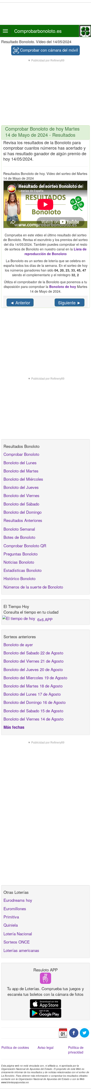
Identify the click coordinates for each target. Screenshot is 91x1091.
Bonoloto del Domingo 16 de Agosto (35, 702)
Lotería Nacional (18, 933)
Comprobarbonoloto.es (38, 30)
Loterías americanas (21, 950)
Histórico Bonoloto (19, 578)
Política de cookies (15, 1047)
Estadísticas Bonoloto (23, 570)
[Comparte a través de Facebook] (74, 1032)
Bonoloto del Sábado (21, 504)
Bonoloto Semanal (19, 529)
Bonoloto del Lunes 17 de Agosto (32, 694)
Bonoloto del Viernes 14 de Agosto (33, 719)
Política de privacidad (76, 1049)
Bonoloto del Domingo (23, 512)
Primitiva (11, 917)
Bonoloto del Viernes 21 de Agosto (33, 661)
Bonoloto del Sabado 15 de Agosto (33, 710)
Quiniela (11, 925)
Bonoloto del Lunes (20, 462)
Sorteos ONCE (17, 942)
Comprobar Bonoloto (21, 454)
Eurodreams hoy (18, 900)
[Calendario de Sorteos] (63, 1032)
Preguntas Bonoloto (21, 554)
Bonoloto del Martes (21, 471)
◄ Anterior (20, 302)
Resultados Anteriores (23, 520)
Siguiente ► (69, 302)
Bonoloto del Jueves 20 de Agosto (33, 669)
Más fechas (14, 727)
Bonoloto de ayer (18, 644)
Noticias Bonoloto (19, 562)
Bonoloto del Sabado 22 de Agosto (33, 653)
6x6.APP (44, 619)
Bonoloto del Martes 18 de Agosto (33, 686)
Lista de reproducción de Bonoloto (55, 251)
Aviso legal (45, 1047)
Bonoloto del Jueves (21, 487)
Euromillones (15, 908)
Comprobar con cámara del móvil (48, 50)
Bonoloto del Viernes (21, 495)
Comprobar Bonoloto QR (25, 545)
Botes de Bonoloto (19, 537)
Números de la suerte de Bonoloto (33, 587)
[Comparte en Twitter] (84, 1032)
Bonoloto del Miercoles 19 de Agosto (35, 677)
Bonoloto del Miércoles (23, 479)
